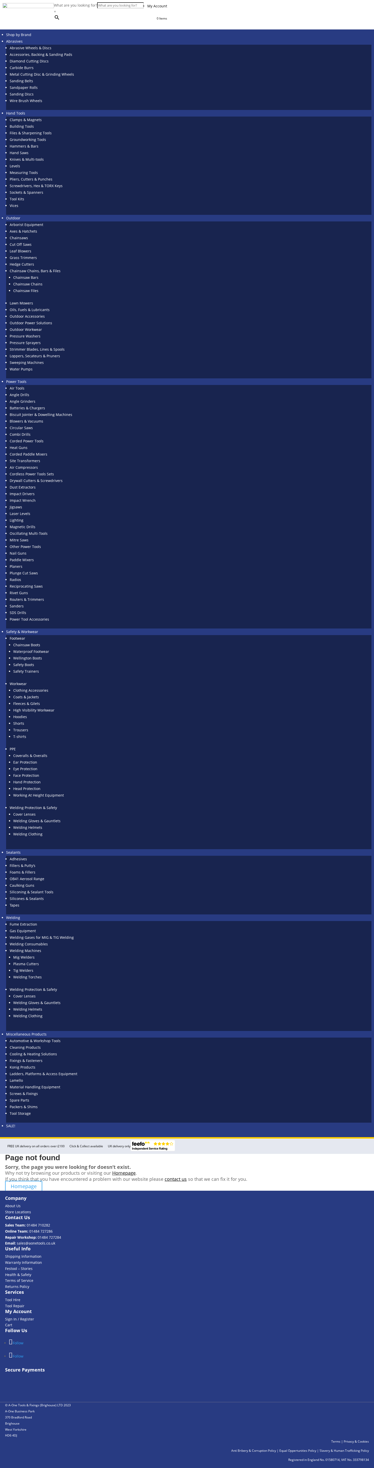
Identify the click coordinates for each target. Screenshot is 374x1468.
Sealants (13, 852)
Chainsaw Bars (25, 277)
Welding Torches (27, 977)
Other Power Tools (25, 546)
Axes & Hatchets (23, 231)
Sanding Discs (22, 94)
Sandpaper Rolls (24, 87)
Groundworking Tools (28, 139)
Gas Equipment (23, 930)
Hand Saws (19, 152)
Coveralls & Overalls (30, 755)
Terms (335, 1440)
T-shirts (19, 736)
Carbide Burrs (22, 67)
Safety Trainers (26, 671)
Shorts (18, 723)
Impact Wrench (23, 500)
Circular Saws (21, 427)
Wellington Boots (27, 658)
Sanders (17, 606)
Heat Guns (18, 447)
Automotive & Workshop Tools (35, 1040)
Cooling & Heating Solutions (33, 1054)
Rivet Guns (19, 592)
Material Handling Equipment (35, 1087)
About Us (13, 1205)
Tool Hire (12, 1299)
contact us (176, 1179)
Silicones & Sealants (27, 898)
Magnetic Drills (22, 526)
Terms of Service (19, 1280)
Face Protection (26, 775)
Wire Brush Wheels (26, 100)
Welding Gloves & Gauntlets (37, 820)
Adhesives (18, 859)
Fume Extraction (23, 924)
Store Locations (18, 1211)
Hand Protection (27, 782)
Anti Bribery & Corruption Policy (253, 1449)
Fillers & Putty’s (22, 865)
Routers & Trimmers (27, 599)
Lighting (16, 520)
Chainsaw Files (25, 290)
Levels (15, 166)
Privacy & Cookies (356, 1440)
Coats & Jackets (26, 697)
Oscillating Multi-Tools (29, 533)
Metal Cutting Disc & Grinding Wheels (42, 74)
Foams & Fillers (22, 872)
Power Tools (16, 381)
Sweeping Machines (27, 362)
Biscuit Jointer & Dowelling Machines (41, 414)
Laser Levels (20, 513)
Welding (13, 917)
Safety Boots (23, 664)
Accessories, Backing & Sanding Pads (41, 54)
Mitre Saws (19, 540)
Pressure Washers (25, 336)
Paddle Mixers (22, 559)
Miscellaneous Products (26, 1034)
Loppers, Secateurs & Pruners (35, 355)
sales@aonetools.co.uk (36, 1243)
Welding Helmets (27, 827)
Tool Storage (20, 1113)
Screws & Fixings (24, 1093)
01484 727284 (49, 1237)
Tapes (14, 905)
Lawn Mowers (21, 303)
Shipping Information (23, 1256)
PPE (13, 749)
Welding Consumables (29, 944)
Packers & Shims (24, 1106)
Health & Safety (18, 1274)
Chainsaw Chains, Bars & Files (35, 270)
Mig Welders (24, 957)
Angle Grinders (22, 401)
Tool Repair (14, 1305)
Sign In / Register (19, 1319)
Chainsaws (19, 237)
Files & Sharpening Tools (31, 133)
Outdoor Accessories (27, 316)
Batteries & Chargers (27, 408)
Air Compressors (24, 467)
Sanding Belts (21, 80)
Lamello (16, 1080)
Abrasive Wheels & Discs (30, 47)
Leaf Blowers (20, 251)
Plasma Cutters (26, 963)
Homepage (124, 1173)
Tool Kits (17, 199)
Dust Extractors (23, 487)
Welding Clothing (27, 834)
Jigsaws (16, 507)
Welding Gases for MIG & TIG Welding (42, 937)
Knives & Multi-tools (27, 159)
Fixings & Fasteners (26, 1060)
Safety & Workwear (22, 631)
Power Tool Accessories (29, 619)
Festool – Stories (19, 1268)
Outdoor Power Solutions (31, 322)
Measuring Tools (24, 172)
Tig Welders (23, 970)
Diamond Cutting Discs (29, 61)
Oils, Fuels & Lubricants (30, 309)
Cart (8, 1324)
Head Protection (26, 788)
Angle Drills (19, 394)
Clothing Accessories (30, 690)
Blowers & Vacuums (26, 421)
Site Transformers (25, 460)
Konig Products (22, 1067)
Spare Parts (19, 1100)
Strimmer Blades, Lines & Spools (37, 349)
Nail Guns (18, 553)
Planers (16, 566)
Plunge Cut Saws (24, 573)
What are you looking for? (75, 5)
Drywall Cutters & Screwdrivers (36, 480)
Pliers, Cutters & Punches (31, 179)
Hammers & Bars (24, 146)
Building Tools (22, 126)
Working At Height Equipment (38, 795)
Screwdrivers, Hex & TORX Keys (36, 185)
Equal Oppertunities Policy (297, 1449)
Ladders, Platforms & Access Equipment (43, 1073)
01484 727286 (41, 1231)
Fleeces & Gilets (26, 703)
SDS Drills (18, 612)
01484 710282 (38, 1225)
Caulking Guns (22, 885)
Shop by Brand (18, 34)
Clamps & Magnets (26, 119)
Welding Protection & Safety (33, 807)
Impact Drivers (22, 493)
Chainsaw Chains (27, 284)
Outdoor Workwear (26, 329)
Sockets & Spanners (26, 192)
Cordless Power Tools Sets (32, 474)
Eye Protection (25, 768)
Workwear (18, 683)
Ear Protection (25, 762)
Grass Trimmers (23, 257)
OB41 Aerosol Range (27, 878)
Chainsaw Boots (26, 644)
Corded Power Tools (27, 441)
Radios (15, 579)
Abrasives (14, 41)
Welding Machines (25, 950)
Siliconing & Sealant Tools (31, 892)
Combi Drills (20, 434)
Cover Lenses (24, 814)
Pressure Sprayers (25, 342)
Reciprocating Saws (26, 586)
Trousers (20, 730)
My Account (157, 6)
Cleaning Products (25, 1047)
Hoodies (20, 716)
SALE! (10, 1125)
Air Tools (17, 388)
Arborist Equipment (26, 224)
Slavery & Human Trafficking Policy (344, 1449)
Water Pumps (21, 369)
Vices (14, 205)
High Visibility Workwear (33, 710)
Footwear (17, 638)
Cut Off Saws (21, 244)
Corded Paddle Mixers (28, 454)
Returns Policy (17, 1286)
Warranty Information (23, 1262)
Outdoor (13, 218)
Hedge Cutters (22, 264)
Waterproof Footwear (31, 651)
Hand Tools (15, 113)
